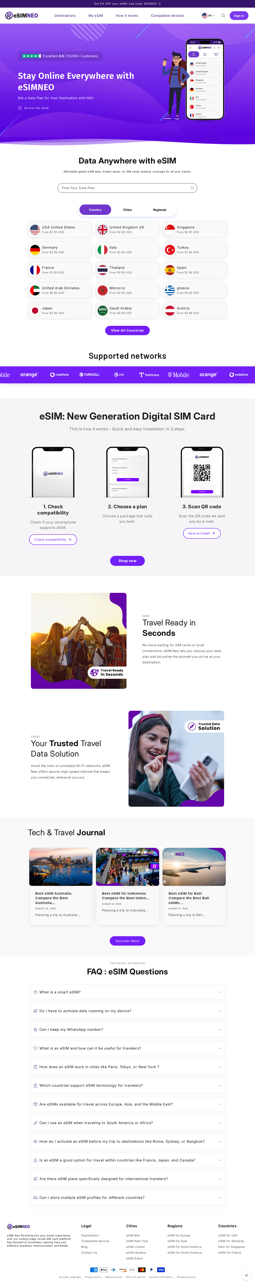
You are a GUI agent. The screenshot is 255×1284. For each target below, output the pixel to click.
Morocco (117, 288)
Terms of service (135, 1277)
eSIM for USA (227, 1235)
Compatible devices (95, 1241)
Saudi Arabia (121, 308)
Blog (84, 1246)
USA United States (58, 227)
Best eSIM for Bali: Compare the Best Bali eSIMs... (189, 898)
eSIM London (135, 1246)
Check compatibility (50, 539)
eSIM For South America (185, 1252)
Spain (182, 268)
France (48, 268)
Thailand (117, 268)
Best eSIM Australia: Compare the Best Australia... (53, 898)
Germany (50, 247)
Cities (127, 210)
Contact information (161, 1277)
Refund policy (113, 1277)
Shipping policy (186, 1277)
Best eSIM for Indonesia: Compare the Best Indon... (125, 895)
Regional (159, 210)
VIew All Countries (127, 330)
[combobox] (127, 187)
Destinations (90, 1235)
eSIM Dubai (134, 1258)
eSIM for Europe (179, 1235)
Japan (47, 308)
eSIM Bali (132, 1235)
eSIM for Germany (231, 1241)
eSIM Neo (75, 1277)
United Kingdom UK (127, 227)
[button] (223, 15)
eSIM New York (137, 1241)
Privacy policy (93, 1277)
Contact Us (89, 1252)
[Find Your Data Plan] (192, 187)
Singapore (186, 227)
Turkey (183, 247)
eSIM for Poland (229, 1252)
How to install (199, 533)
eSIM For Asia (177, 1241)
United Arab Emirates (61, 288)
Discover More (127, 941)
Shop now (128, 561)
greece (183, 288)
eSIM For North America (184, 1246)
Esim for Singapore (231, 1246)
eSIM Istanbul (136, 1252)
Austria (183, 308)
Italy (113, 247)
